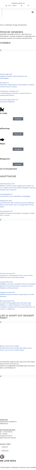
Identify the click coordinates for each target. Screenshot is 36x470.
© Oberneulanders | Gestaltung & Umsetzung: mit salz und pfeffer (18, 467)
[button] (32, 12)
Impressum (5, 447)
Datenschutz (5, 450)
